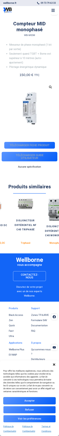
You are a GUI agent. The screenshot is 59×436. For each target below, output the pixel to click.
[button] (54, 364)
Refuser (29, 409)
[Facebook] (54, 317)
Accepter (29, 400)
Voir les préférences (29, 418)
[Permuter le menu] (53, 10)
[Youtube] (54, 347)
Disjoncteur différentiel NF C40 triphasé (20, 225)
